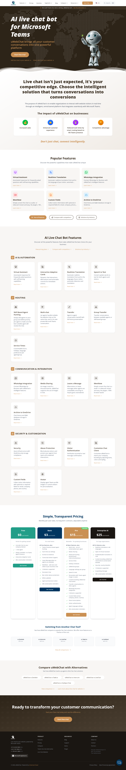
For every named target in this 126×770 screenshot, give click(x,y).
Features (22, 3)
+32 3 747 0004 (16, 749)
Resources (74, 3)
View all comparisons (62, 650)
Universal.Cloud (33, 765)
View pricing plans (41, 249)
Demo (66, 746)
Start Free (86, 3)
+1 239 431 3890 (17, 751)
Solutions (39, 3)
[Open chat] (119, 763)
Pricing (31, 3)
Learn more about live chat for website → (71, 689)
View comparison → (48, 689)
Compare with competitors (61, 249)
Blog (56, 3)
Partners (93, 746)
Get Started (23, 565)
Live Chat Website (43, 752)
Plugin (66, 749)
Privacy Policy (93, 765)
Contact (93, 743)
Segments (47, 3)
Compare (63, 3)
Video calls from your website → (43, 60)
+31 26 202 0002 (17, 747)
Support (66, 743)
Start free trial (20, 55)
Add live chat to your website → (21, 60)
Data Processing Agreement (107, 765)
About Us (93, 740)
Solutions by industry (82, 249)
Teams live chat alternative (45, 749)
